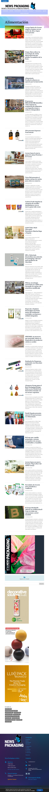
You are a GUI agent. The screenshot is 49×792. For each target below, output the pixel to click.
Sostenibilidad (17, 10)
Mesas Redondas (24, 13)
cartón (19, 719)
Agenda (44, 10)
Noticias (11, 10)
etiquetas (9, 714)
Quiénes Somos (12, 779)
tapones (17, 714)
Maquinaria (28, 754)
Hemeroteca (38, 10)
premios (17, 712)
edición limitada (10, 719)
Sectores (31, 10)
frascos (8, 721)
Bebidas (27, 747)
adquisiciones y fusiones (12, 716)
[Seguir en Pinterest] (29, 774)
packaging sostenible (11, 710)
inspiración (9, 712)
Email (29, 765)
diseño (8, 708)
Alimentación (28, 746)
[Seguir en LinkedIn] (26, 774)
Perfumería (28, 752)
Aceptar (39, 790)
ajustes (33, 790)
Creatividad (5, 10)
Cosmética (28, 749)
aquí (12, 775)
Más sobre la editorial (32, 779)
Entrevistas (25, 10)
